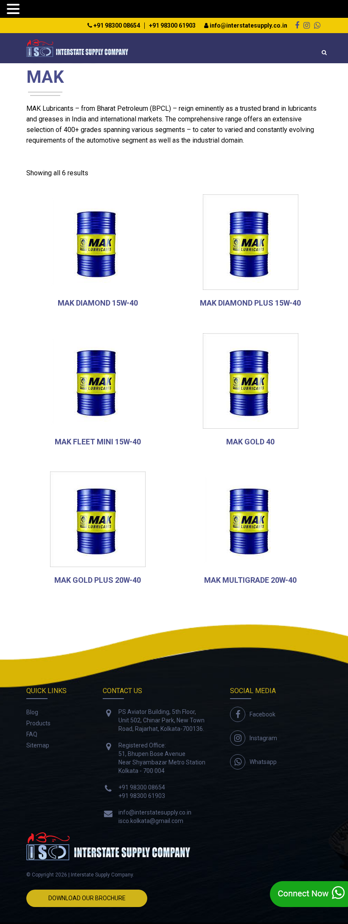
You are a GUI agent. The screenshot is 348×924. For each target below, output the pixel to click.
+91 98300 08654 (116, 25)
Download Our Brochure (87, 898)
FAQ (31, 734)
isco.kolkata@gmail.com (150, 820)
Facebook (262, 714)
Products (38, 723)
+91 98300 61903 (172, 25)
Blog (32, 712)
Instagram (263, 738)
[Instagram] (306, 25)
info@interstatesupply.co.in (247, 25)
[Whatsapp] (317, 25)
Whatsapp (263, 761)
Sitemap (37, 745)
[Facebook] (297, 25)
